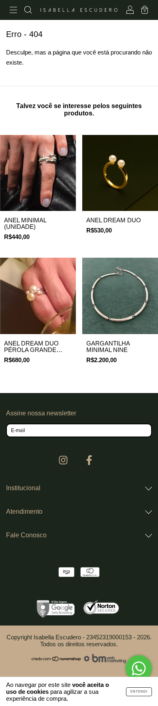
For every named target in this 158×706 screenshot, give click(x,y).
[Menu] (13, 10)
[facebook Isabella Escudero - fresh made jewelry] (89, 460)
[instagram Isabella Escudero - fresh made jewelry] (64, 460)
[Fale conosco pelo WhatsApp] (139, 668)
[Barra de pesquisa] (28, 10)
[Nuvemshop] (56, 661)
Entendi (138, 691)
